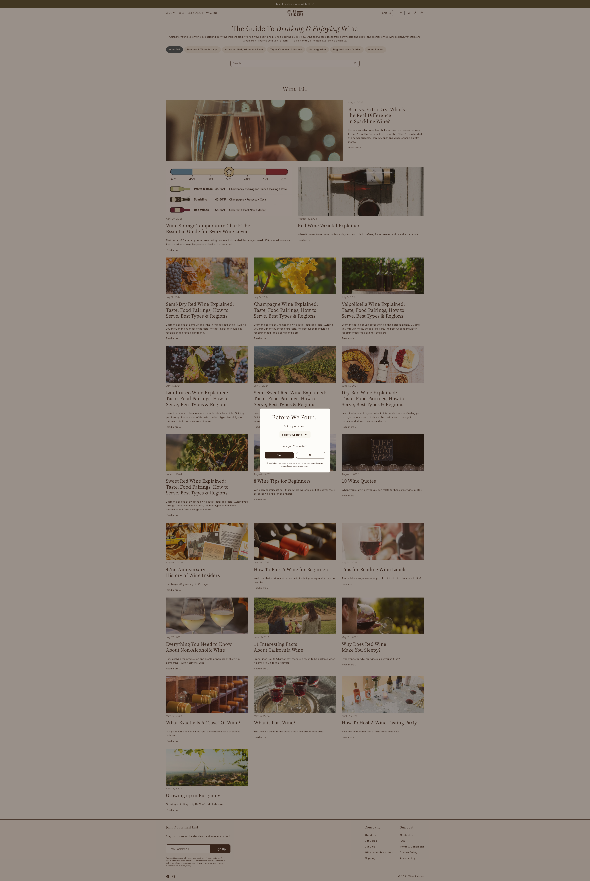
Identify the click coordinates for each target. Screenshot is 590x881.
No (311, 455)
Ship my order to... (295, 426)
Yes (279, 455)
